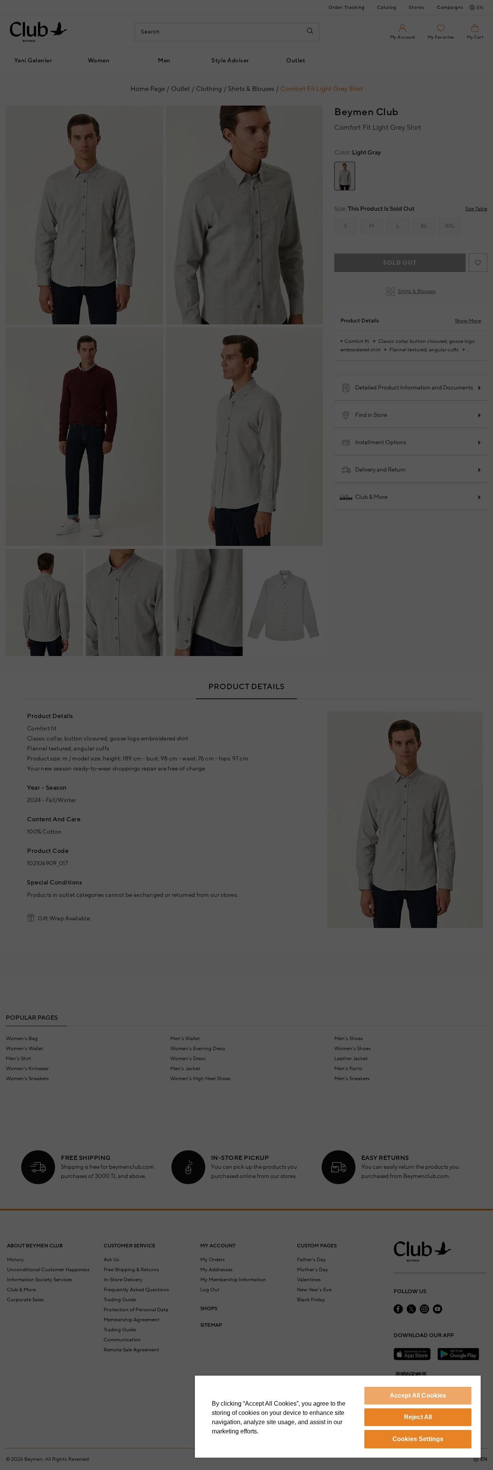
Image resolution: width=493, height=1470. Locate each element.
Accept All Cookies (418, 1395)
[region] (338, 1417)
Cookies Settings (418, 1439)
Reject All (418, 1417)
